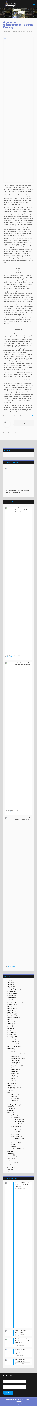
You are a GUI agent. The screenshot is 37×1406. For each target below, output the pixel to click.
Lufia (12, 1067)
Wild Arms (10, 1169)
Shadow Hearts (19, 1130)
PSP (12, 1146)
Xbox (12, 1040)
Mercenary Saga (12, 1036)
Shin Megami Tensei (13, 1105)
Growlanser (10, 1021)
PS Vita (13, 1144)
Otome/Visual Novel (13, 1087)
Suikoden (10, 1155)
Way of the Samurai (16, 1148)
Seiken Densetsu (12, 1103)
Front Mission (11, 1015)
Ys (8, 1171)
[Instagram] (21, 1404)
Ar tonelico (10, 982)
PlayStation (14, 1117)
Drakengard (10, 1010)
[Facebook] (16, 1404)
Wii (12, 1079)
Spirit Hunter (11, 1151)
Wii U (12, 1080)
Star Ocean (10, 1153)
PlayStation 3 (15, 1134)
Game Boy (14, 1056)
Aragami (9, 984)
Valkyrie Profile (11, 1168)
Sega (8, 1092)
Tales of (9, 1158)
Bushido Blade (19, 1119)
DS (12, 1052)
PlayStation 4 (15, 1136)
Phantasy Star (15, 1098)
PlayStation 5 (15, 1143)
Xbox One (14, 1043)
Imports (9, 1025)
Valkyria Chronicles (12, 1166)
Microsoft (10, 1038)
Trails (9, 1164)
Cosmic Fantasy (12, 1001)
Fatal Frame (10, 1012)
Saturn (13, 1100)
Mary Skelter (11, 1032)
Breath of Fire (11, 995)
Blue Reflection (11, 993)
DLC (8, 1006)
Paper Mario (14, 1071)
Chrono (9, 999)
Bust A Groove (19, 1121)
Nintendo (10, 1048)
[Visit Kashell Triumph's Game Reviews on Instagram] (6, 455)
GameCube (14, 1062)
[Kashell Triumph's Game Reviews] (18, 4)
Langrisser (10, 1028)
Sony (8, 1112)
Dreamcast (14, 1094)
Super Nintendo (15, 1073)
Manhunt (17, 1128)
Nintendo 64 (14, 1069)
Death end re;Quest (20, 1138)
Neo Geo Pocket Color (13, 1046)
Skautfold (10, 1110)
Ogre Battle (10, 1083)
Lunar (9, 1030)
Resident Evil (11, 1089)
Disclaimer (19, 1401)
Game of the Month (12, 1017)
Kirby (12, 1064)
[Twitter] (18, 1404)
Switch (13, 1075)
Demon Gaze (11, 1004)
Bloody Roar (11, 991)
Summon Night (11, 1156)
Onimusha (10, 1085)
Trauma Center (19, 1053)
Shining (9, 1106)
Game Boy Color (16, 1060)
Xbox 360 (14, 1041)
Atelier (9, 988)
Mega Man (10, 1034)
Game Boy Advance (17, 1058)
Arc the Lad (10, 986)
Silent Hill (10, 1108)
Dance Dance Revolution (14, 1003)
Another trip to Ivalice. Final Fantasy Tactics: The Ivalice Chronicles (23, 510)
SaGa (9, 1091)
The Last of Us (11, 1162)
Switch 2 (13, 1077)
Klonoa (9, 1027)
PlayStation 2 (15, 1126)
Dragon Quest (11, 1008)
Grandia (9, 1019)
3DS (12, 1050)
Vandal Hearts (19, 1123)
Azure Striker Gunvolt (13, 990)
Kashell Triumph (17, 31)
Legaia (13, 1114)
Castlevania (10, 997)
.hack (9, 980)
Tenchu (9, 1160)
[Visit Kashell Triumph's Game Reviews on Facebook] (9, 455)
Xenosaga (18, 1131)
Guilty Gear (10, 1023)
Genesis (13, 1096)
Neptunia (14, 1116)
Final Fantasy (11, 1014)
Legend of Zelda (16, 1066)
